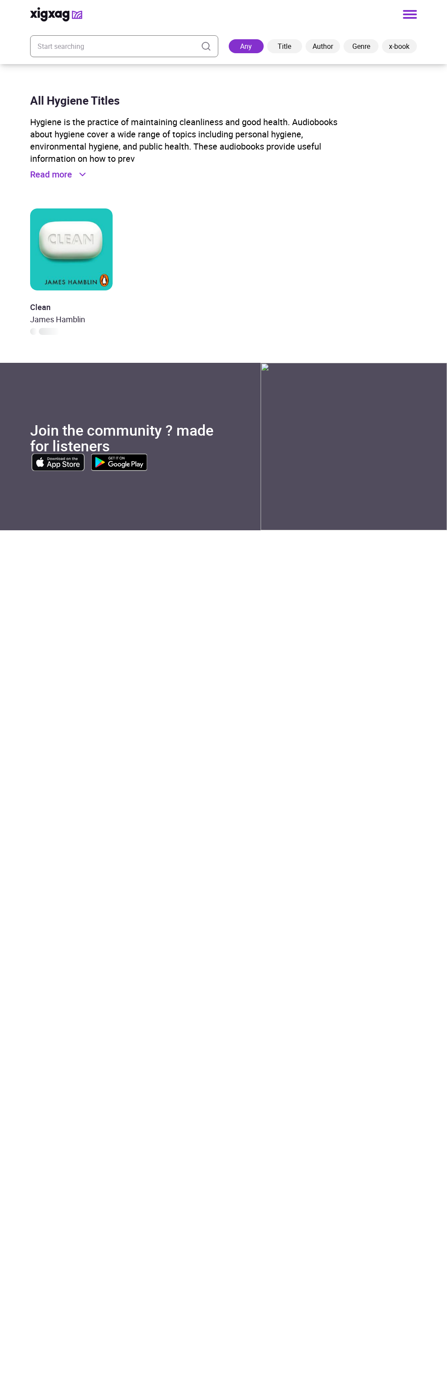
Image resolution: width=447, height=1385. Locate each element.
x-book (399, 46)
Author (323, 46)
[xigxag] (56, 14)
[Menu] (410, 14)
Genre (361, 46)
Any (246, 46)
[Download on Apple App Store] (58, 462)
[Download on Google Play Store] (119, 462)
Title (284, 46)
